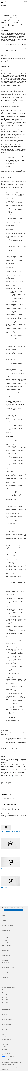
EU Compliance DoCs (17, 1067)
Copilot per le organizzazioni (7, 922)
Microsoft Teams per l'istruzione (8, 967)
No (18, 910)
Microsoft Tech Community (7, 1019)
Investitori (4, 1046)
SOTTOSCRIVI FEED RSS (9, 785)
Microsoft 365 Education (6, 970)
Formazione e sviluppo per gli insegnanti (9, 975)
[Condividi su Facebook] (2, 782)
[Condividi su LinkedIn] (5, 782)
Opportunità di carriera (6, 1036)
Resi (3, 947)
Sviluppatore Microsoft (6, 1012)
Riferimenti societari (6, 1062)
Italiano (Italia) (7, 1053)
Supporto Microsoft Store (6, 945)
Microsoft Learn (5, 1014)
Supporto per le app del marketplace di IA (10, 1017)
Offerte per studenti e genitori (7, 977)
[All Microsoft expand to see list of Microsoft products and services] (2, 2)
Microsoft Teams (5, 1002)
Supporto (3, 5)
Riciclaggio (4, 952)
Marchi (13, 1064)
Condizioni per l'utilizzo (6, 1064)
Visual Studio (4, 1029)
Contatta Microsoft (14, 1062)
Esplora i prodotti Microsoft (7, 930)
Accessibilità (4, 1049)
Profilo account (4, 940)
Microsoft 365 (4, 928)
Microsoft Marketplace (6, 1022)
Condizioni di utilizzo (17, 776)
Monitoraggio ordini (5, 950)
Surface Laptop (4, 920)
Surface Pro (4, 917)
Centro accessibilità (5, 887)
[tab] (6, 809)
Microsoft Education (5, 962)
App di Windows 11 (5, 933)
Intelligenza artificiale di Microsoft (8, 987)
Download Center (5, 942)
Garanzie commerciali (6, 955)
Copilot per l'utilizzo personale (7, 925)
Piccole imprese (5, 1004)
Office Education (5, 972)
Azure (3, 992)
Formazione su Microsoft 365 (8, 850)
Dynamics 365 (4, 994)
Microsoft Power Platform (6, 1024)
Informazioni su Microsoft (6, 1039)
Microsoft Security (5, 868)
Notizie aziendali (5, 1041)
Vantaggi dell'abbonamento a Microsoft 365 (11, 831)
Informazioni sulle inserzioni (7, 1067)
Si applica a (5, 30)
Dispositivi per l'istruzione (7, 965)
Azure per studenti (5, 980)
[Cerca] (25, 798)
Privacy (20, 1062)
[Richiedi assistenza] (5, 2)
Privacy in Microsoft (5, 1044)
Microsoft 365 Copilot (6, 999)
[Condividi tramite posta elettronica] (9, 782)
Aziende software (5, 1027)
